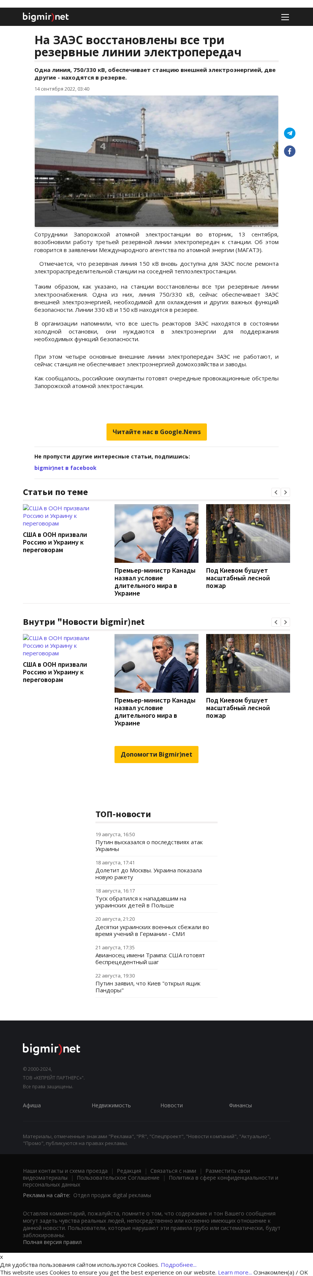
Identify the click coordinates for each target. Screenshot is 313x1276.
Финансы (240, 1105)
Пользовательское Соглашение (118, 1177)
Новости (171, 1105)
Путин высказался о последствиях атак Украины (149, 845)
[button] (276, 492)
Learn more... (235, 1272)
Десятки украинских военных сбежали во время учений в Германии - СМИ (152, 930)
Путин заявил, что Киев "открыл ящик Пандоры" (147, 986)
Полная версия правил (52, 1242)
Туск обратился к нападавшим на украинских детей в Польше (140, 901)
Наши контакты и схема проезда (65, 1170)
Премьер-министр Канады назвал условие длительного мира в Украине (155, 581)
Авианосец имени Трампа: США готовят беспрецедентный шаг (150, 958)
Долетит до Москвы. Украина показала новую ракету (148, 873)
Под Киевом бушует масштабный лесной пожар (238, 578)
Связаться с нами (173, 1170)
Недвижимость (111, 1105)
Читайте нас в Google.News (157, 432)
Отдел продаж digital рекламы (112, 1195)
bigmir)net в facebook (65, 467)
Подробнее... (179, 1264)
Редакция (129, 1170)
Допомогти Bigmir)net (156, 754)
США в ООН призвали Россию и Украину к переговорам (55, 542)
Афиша (32, 1105)
